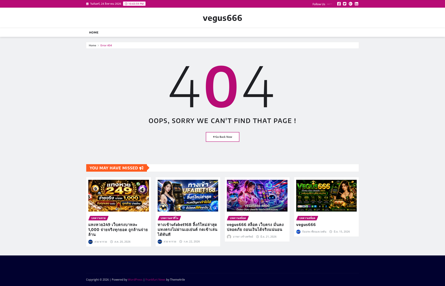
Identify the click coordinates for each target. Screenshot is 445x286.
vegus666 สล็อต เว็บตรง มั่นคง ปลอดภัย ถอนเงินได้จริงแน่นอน (255, 227)
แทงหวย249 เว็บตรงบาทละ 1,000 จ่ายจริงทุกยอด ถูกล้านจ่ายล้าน (118, 229)
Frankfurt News (155, 279)
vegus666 (222, 18)
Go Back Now (223, 136)
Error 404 (106, 45)
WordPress (135, 279)
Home (94, 32)
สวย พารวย (100, 241)
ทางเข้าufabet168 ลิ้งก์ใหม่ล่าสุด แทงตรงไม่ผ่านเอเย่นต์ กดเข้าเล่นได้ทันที (187, 229)
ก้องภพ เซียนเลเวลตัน (314, 231)
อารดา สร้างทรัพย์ (243, 236)
